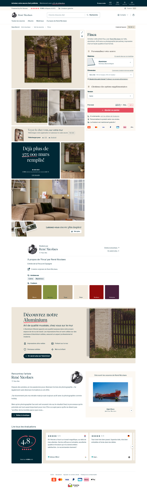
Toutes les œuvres (18, 21)
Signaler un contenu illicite (71, 475)
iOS (45, 138)
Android (53, 138)
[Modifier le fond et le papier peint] (82, 36)
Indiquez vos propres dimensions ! (109, 79)
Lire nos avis (36, 175)
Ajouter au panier (112, 110)
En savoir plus (113, 251)
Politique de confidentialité (89, 475)
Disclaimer (59, 475)
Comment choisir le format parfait (123, 70)
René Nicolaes (25, 15)
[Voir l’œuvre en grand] (82, 32)
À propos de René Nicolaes (57, 21)
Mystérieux (40, 279)
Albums (30, 21)
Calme (30, 279)
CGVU (52, 475)
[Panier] (134, 15)
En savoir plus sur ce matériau (124, 56)
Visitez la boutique (111, 248)
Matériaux (40, 21)
